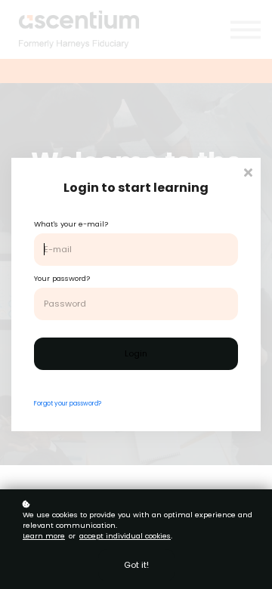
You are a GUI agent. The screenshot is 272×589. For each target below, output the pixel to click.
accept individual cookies (125, 536)
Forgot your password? (67, 403)
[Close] (247, 171)
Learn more (44, 536)
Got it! (136, 565)
